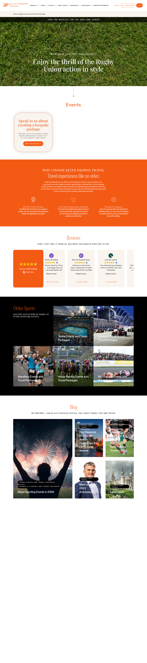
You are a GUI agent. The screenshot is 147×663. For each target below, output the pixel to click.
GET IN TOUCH (32, 144)
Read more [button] (66, 274)
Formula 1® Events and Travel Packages (39, 486)
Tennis (43, 5)
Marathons (74, 5)
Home (15, 14)
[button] (133, 268)
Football (51, 5)
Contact (139, 5)
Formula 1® (33, 5)
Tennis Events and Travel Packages (37, 482)
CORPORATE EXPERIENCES (100, 5)
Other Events (85, 5)
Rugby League (62, 5)
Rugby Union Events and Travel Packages (87, 426)
